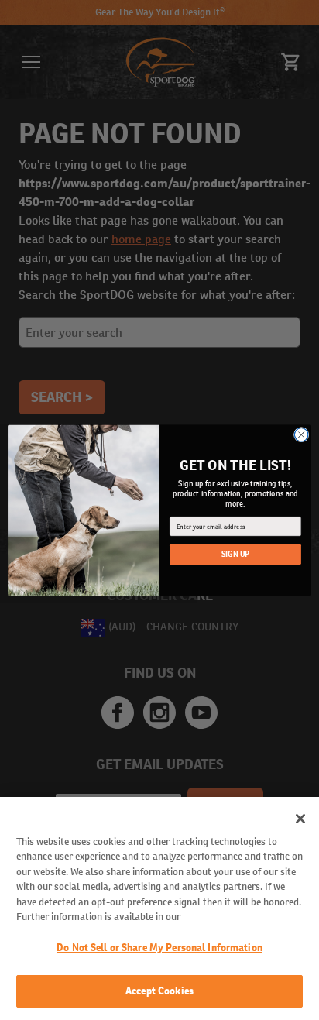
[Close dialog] (301, 434)
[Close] (300, 819)
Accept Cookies (159, 991)
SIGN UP (235, 554)
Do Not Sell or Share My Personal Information (159, 947)
